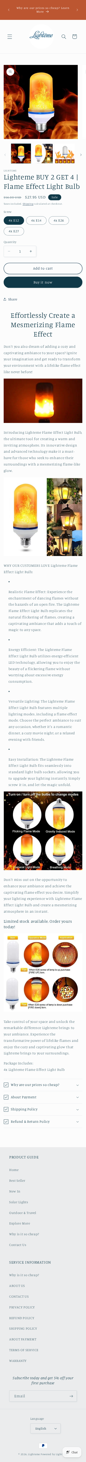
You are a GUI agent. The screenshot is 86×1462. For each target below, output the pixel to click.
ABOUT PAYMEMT (22, 1339)
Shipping (28, 203)
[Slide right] (81, 155)
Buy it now (43, 282)
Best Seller (17, 1180)
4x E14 (36, 220)
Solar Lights (18, 1202)
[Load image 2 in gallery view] (43, 153)
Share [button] (12, 299)
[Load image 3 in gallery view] (65, 153)
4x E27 (14, 231)
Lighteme (34, 1454)
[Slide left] (5, 155)
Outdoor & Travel (22, 1213)
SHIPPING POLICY (23, 1328)
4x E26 (59, 220)
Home (14, 1170)
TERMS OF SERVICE (24, 1350)
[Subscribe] (71, 1396)
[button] (9, 36)
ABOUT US (17, 1286)
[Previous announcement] (9, 10)
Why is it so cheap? (24, 1234)
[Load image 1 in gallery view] (21, 153)
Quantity (10, 242)
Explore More (19, 1223)
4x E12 (14, 220)
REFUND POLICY (21, 1318)
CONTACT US (19, 1296)
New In (14, 1191)
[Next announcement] (77, 10)
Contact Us (17, 1245)
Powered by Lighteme (54, 1454)
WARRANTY (18, 1361)
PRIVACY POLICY (22, 1307)
